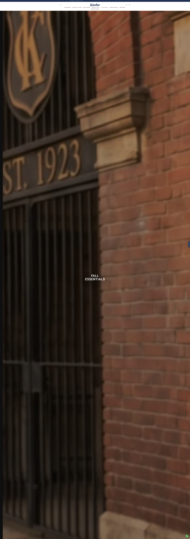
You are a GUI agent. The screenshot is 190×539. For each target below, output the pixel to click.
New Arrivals (68, 7)
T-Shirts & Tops (96, 7)
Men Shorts (122, 7)
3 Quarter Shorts (113, 7)
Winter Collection (77, 7)
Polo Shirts (105, 7)
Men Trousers (86, 7)
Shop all (95, 285)
